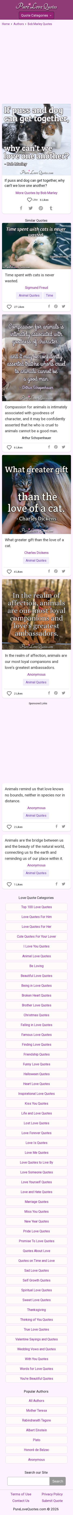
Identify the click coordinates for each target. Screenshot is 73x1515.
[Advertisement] (36, 65)
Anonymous (36, 674)
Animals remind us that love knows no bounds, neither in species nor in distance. (35, 795)
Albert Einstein (36, 1430)
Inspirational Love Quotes (36, 1094)
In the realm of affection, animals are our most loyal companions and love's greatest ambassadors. (36, 661)
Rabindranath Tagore (36, 1420)
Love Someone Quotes (36, 1172)
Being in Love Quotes (36, 986)
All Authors (36, 1401)
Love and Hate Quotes (36, 1192)
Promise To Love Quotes (36, 1241)
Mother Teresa (36, 1410)
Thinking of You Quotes (36, 1320)
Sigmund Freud (36, 288)
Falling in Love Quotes (36, 1025)
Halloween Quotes (37, 1074)
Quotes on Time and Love (36, 1261)
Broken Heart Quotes (36, 995)
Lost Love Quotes (36, 1123)
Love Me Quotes (36, 1153)
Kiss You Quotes (36, 1103)
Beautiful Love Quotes (36, 976)
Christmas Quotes (36, 1015)
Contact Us (20, 1501)
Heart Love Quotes (36, 1084)
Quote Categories (36, 16)
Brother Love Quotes (36, 1005)
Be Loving (36, 966)
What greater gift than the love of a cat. (34, 542)
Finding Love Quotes (36, 1045)
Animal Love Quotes (36, 956)
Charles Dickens (36, 553)
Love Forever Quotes (36, 1133)
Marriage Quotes (36, 1202)
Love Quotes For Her (36, 927)
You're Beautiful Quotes (36, 1379)
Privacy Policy (52, 1494)
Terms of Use (21, 1494)
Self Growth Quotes (36, 1280)
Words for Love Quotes (36, 1369)
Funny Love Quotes (36, 1064)
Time (49, 295)
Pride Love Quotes (36, 1231)
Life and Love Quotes (36, 1113)
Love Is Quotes (36, 1143)
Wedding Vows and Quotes (36, 1349)
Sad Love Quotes (36, 1270)
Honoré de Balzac (36, 1450)
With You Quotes (36, 1359)
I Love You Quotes (36, 946)
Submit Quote (52, 1501)
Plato (36, 1440)
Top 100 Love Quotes (36, 907)
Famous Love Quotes (36, 1035)
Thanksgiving (36, 1310)
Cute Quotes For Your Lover (36, 936)
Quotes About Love (36, 1251)
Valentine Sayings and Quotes (36, 1339)
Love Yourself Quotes (36, 1182)
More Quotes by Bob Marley (36, 193)
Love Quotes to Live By (36, 1162)
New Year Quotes (36, 1221)
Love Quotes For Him (36, 917)
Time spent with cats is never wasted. (29, 278)
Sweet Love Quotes (37, 1300)
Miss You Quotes (36, 1212)
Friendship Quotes (37, 1054)
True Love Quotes (36, 1329)
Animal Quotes (29, 295)
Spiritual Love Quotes (36, 1290)
